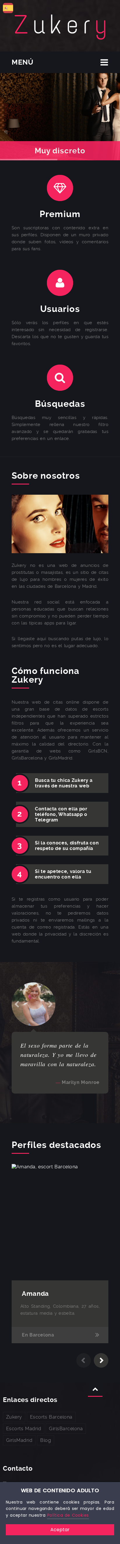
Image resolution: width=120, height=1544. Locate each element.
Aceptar (60, 1529)
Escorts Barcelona (51, 1417)
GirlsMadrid (19, 1440)
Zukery (14, 1417)
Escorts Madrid (23, 1428)
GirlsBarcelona (66, 1428)
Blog (45, 1440)
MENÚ (22, 62)
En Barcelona (38, 1335)
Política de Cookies (68, 1515)
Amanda (35, 1293)
